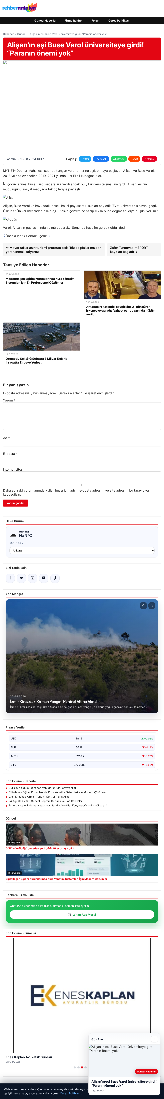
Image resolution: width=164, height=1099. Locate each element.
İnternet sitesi (13, 469)
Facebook (101, 158)
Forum (96, 20)
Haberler (8, 34)
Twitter (85, 158)
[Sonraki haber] (151, 605)
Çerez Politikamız (71, 1093)
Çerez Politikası (119, 20)
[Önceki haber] (143, 605)
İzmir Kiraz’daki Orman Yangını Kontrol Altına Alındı (39, 796)
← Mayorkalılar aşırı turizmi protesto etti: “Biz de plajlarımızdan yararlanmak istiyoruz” (53, 250)
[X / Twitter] (21, 578)
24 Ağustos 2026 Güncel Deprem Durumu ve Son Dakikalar (45, 801)
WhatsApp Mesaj (82, 914)
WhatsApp (118, 158)
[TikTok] (55, 578)
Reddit (134, 158)
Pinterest (149, 158)
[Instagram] (32, 578)
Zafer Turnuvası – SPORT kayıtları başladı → (129, 250)
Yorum (9, 400)
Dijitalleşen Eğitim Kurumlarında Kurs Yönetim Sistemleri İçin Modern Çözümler (57, 792)
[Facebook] (10, 578)
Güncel (21, 34)
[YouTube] (43, 578)
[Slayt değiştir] (75, 1067)
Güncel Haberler (45, 20)
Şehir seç (16, 542)
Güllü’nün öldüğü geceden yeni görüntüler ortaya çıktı (42, 787)
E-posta (10, 454)
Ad (6, 438)
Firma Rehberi (74, 20)
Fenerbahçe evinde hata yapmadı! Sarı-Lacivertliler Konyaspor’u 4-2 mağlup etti (58, 805)
